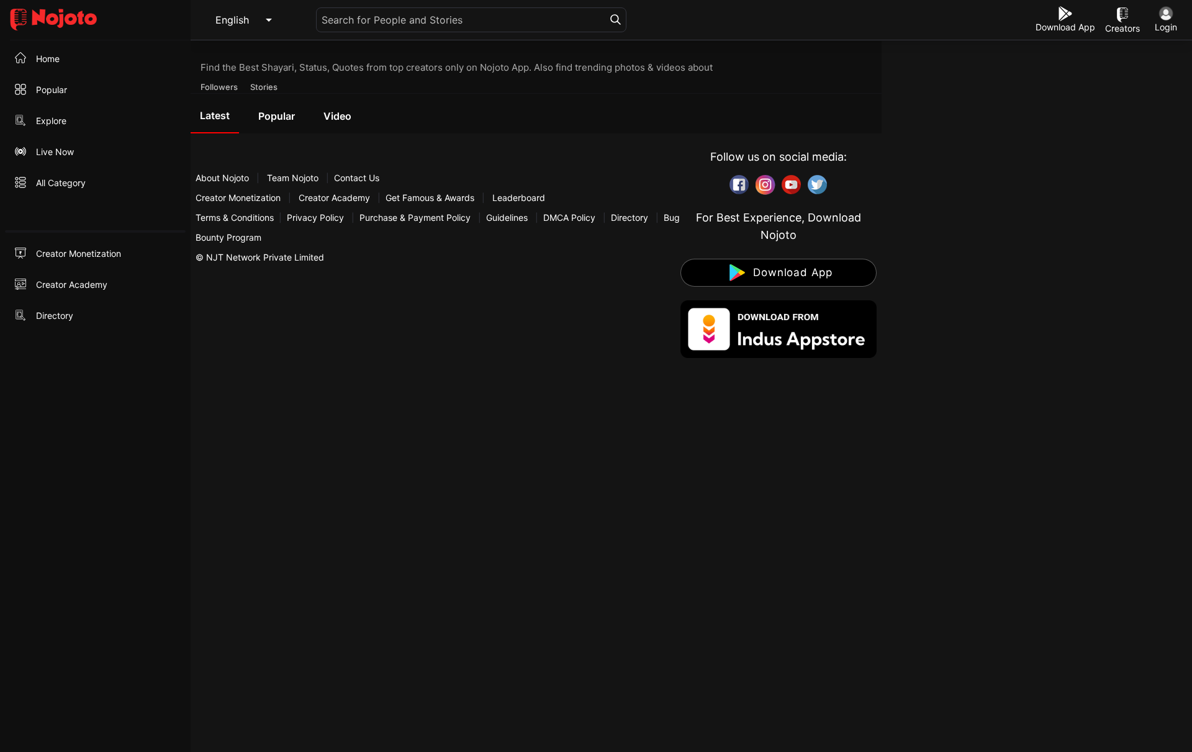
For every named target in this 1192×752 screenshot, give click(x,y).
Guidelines (507, 217)
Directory (629, 217)
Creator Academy (334, 197)
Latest (215, 115)
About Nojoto (223, 177)
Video (337, 116)
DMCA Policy (569, 217)
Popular (276, 116)
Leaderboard (518, 197)
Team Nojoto (292, 177)
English (232, 20)
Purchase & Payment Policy (415, 217)
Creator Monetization (239, 197)
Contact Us (356, 177)
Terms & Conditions (235, 217)
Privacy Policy (315, 217)
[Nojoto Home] (95, 20)
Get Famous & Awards (430, 197)
